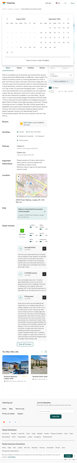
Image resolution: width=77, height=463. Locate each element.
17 (11, 42)
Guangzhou (37, 437)
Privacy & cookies (8, 414)
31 (11, 52)
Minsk (14, 437)
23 (7, 47)
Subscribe (55, 416)
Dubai (9, 447)
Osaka (33, 433)
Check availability (60, 81)
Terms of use (19, 409)
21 (29, 42)
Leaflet (28, 196)
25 (16, 47)
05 (21, 33)
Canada (10, 9)
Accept (68, 456)
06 (25, 33)
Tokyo (28, 433)
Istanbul (46, 433)
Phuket (58, 447)
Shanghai (13, 433)
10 (11, 37)
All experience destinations (10, 451)
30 (7, 52)
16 (7, 42)
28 (30, 47)
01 (34, 28)
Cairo (63, 447)
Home (4, 9)
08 (34, 33)
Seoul (66, 433)
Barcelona (35, 447)
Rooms (19, 68)
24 (12, 47)
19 (20, 42)
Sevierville (21, 433)
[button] (31, 184)
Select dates (27, 122)
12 (20, 37)
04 (16, 33)
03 (12, 33)
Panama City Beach (57, 433)
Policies (42, 68)
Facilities (31, 68)
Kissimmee (5, 433)
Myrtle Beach (6, 437)
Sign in (73, 3)
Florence (42, 447)
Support (20, 414)
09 (7, 37)
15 (34, 37)
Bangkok (39, 433)
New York (27, 447)
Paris (14, 447)
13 (25, 37)
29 (34, 47)
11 (16, 37)
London (30, 437)
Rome (4, 447)
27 (25, 47)
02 (7, 33)
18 (16, 42)
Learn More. (12, 457)
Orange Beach (21, 437)
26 (21, 47)
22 (34, 42)
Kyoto (71, 433)
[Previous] (42, 351)
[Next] (45, 351)
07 (30, 33)
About (8, 68)
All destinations (47, 437)
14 (30, 37)
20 (25, 42)
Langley (16, 9)
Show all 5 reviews (25, 344)
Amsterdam (50, 447)
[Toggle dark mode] (65, 3)
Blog (10, 409)
